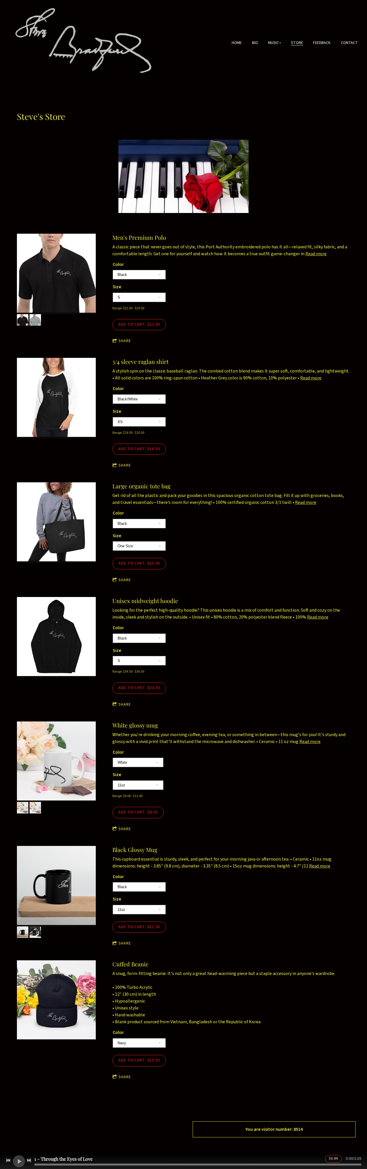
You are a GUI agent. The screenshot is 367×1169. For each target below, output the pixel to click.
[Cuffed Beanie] (56, 1000)
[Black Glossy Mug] (56, 886)
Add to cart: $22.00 (139, 324)
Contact (349, 42)
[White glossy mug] (56, 761)
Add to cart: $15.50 (139, 1060)
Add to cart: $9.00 (138, 812)
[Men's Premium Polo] (56, 274)
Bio (255, 42)
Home (237, 42)
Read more (316, 254)
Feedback (322, 42)
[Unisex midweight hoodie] (56, 637)
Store (297, 42)
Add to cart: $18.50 (139, 449)
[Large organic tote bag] (56, 522)
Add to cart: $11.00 (139, 927)
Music (273, 42)
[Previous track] (8, 1160)
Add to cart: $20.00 (139, 563)
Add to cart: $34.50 (139, 688)
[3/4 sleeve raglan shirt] (56, 398)
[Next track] (29, 1160)
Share (124, 341)
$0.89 (333, 1158)
